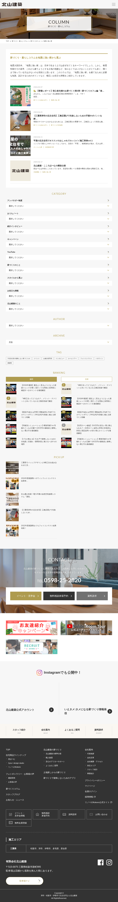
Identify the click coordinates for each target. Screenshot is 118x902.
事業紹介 (90, 774)
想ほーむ (11, 759)
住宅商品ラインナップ (16, 755)
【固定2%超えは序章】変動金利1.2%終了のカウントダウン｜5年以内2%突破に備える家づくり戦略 (38, 414)
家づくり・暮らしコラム (20, 41)
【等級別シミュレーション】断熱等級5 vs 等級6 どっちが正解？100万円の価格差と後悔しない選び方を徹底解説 (39, 428)
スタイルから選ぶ (14, 278)
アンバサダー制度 (14, 200)
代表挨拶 (90, 754)
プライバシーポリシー (95, 780)
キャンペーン (13, 239)
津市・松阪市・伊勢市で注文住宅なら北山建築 (59, 896)
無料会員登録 (21, 823)
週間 (31, 379)
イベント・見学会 (26, 596)
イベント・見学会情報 (20, 814)
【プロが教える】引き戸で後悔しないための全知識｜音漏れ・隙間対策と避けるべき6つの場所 (39, 441)
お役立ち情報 (13, 291)
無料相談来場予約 (59, 596)
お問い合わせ (101, 814)
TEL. (59, 580)
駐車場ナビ (25, 881)
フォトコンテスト (86, 358)
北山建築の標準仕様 (53, 754)
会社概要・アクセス (95, 762)
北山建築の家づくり (52, 749)
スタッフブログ (13, 794)
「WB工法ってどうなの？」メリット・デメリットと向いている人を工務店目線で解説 (39, 400)
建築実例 (11, 778)
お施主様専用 (47, 358)
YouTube (11, 252)
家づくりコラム (13, 789)
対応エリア (91, 766)
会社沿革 (90, 758)
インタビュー (60, 358)
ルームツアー (72, 358)
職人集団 (49, 758)
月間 (86, 379)
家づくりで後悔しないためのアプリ (59, 778)
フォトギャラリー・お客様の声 (20, 774)
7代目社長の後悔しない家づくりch (18, 358)
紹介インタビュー (14, 226)
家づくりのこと (36, 41)
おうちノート (13, 213)
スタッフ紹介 (92, 769)
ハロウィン (99, 358)
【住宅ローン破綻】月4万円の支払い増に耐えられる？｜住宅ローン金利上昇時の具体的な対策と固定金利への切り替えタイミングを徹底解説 (94, 429)
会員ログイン (91, 791)
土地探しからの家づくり (54, 772)
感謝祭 (9, 363)
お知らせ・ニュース (15, 800)
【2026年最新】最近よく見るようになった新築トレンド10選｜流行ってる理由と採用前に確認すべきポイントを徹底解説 (38, 387)
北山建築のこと (13, 303)
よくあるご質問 (52, 766)
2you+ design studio (16, 763)
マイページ (90, 786)
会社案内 (89, 749)
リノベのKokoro (14, 767)
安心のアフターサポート (55, 762)
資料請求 (92, 596)
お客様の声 (12, 782)
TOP (7, 41)
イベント (37, 358)
